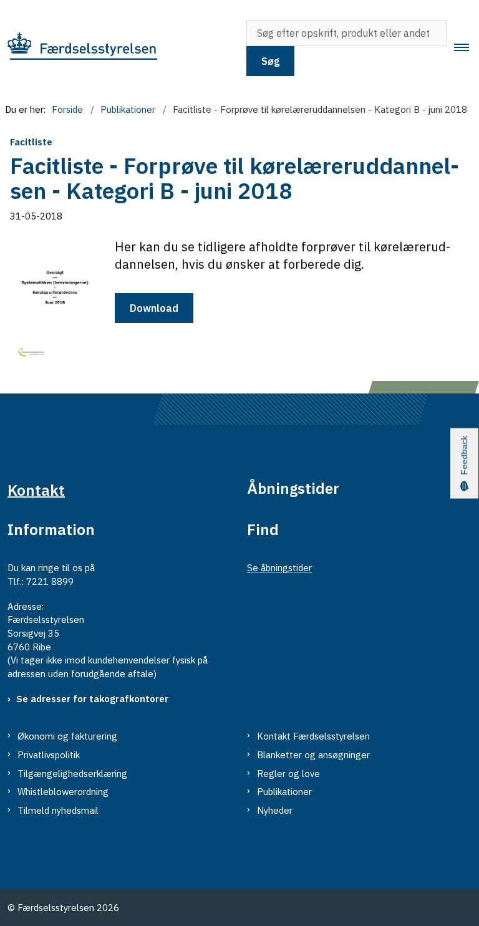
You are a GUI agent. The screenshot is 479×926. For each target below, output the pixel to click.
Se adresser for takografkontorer (92, 699)
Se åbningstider (279, 568)
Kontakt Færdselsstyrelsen (313, 736)
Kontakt (36, 489)
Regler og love (288, 773)
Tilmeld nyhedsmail (58, 810)
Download (154, 308)
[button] (466, 48)
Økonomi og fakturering (67, 736)
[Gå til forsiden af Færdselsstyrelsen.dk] (114, 48)
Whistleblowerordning (63, 792)
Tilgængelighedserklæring (72, 773)
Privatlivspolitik (48, 755)
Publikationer (284, 792)
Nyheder (275, 810)
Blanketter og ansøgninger (313, 755)
